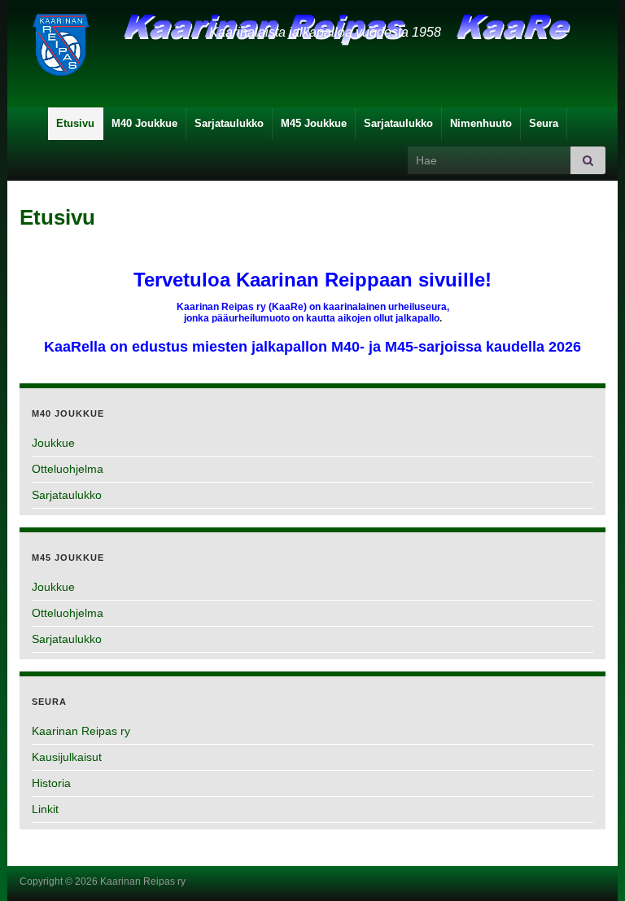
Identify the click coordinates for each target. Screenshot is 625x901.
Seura (543, 123)
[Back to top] (588, 864)
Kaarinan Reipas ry (81, 730)
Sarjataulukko (229, 123)
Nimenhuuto (481, 123)
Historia (51, 782)
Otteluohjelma (67, 468)
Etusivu (75, 123)
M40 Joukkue (144, 123)
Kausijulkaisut (67, 756)
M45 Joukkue (314, 123)
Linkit (45, 809)
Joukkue (53, 442)
